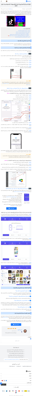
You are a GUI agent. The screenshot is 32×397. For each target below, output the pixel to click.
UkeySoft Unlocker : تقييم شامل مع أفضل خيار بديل (16, 353)
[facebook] (6, 380)
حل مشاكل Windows (12, 366)
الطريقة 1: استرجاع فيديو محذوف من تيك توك (22, 33)
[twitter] (4, 380)
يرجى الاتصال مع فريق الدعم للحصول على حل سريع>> (11, 359)
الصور (15, 196)
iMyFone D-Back (5, 317)
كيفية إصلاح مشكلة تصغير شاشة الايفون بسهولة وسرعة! (15, 355)
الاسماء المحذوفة (8, 196)
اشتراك (3, 384)
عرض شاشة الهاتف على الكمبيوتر (27, 366)
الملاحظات (12, 196)
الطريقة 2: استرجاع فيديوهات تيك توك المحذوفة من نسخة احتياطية (19, 34)
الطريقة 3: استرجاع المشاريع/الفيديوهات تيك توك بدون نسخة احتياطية (18, 35)
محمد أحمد (20, 329)
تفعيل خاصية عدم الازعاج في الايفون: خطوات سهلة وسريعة (15, 351)
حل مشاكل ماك (19, 366)
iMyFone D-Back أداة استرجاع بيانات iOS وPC (20, 191)
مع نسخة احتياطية (6, 83)
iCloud (15, 205)
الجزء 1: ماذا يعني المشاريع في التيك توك (23, 30)
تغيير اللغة (16, 387)
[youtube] (2, 380)
